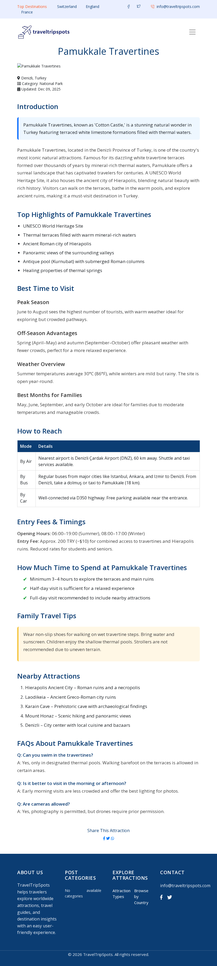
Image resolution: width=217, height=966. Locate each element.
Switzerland (67, 6)
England (92, 6)
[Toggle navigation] (192, 32)
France (27, 12)
